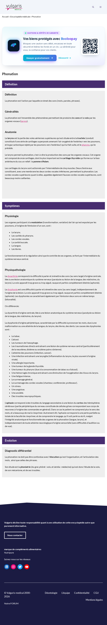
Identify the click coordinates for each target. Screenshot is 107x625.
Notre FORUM (11, 603)
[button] (93, 7)
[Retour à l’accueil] (14, 6)
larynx (24, 121)
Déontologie (51, 592)
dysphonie (13, 289)
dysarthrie (13, 276)
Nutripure (9, 552)
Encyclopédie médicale (20, 16)
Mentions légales (94, 599)
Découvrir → (65, 57)
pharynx (86, 144)
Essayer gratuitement (37, 58)
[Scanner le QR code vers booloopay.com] (90, 46)
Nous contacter (15, 535)
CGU (96, 592)
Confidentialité (81, 592)
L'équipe (66, 592)
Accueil (5, 16)
